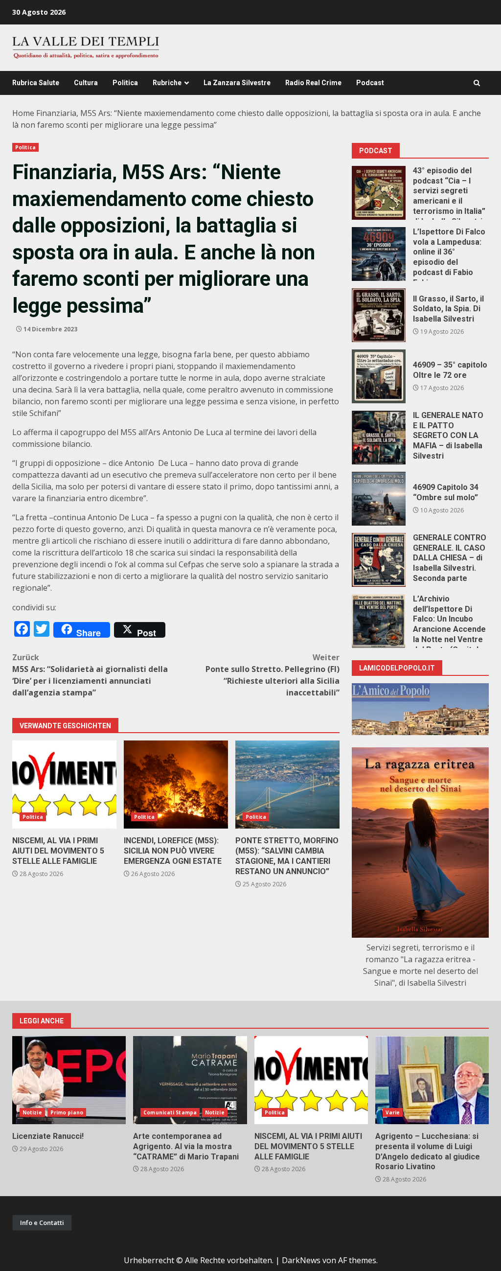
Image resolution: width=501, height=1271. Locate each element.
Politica (125, 83)
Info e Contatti (42, 1222)
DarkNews (301, 1260)
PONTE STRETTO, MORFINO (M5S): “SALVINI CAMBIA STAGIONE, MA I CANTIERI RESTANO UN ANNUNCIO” (287, 784)
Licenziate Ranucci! (69, 1080)
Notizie (32, 1112)
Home (23, 113)
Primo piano (66, 1112)
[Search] (477, 82)
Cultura (86, 83)
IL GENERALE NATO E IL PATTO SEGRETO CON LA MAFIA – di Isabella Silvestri (379, 437)
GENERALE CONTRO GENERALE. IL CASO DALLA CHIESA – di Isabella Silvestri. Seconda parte (379, 560)
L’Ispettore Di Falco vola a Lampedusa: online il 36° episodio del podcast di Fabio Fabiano (379, 254)
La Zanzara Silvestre (237, 83)
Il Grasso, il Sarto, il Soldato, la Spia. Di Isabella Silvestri (379, 315)
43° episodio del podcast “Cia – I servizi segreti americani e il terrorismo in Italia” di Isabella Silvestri (379, 193)
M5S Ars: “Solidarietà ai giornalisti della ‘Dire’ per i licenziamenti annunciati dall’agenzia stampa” (90, 675)
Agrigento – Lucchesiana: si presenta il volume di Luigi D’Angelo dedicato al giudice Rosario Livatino (432, 1080)
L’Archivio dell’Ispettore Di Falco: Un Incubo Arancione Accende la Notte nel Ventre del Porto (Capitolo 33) (379, 621)
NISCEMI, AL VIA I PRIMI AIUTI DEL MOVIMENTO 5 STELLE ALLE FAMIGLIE (64, 784)
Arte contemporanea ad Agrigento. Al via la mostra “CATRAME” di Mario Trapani (190, 1080)
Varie (393, 1112)
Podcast (370, 83)
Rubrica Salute (35, 83)
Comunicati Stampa (170, 1112)
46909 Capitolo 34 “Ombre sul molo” (379, 499)
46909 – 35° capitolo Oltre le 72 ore (379, 376)
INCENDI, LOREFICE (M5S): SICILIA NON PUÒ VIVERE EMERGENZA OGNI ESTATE (176, 784)
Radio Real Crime (313, 83)
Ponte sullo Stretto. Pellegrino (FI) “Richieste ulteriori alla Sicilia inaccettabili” (272, 675)
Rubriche (167, 83)
